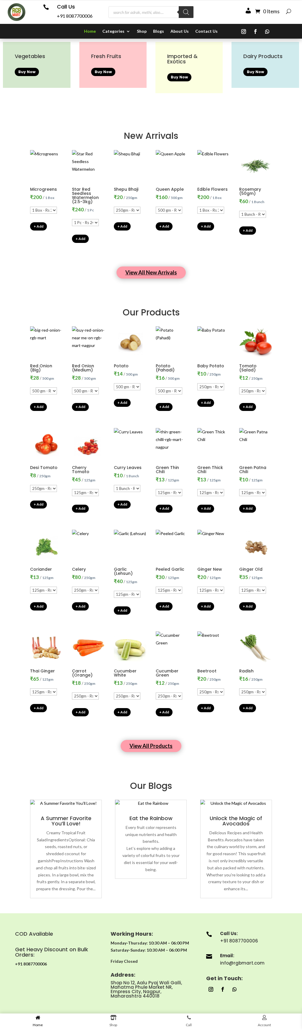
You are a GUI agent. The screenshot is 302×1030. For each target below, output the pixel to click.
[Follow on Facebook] (255, 31)
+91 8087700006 (75, 16)
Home (90, 31)
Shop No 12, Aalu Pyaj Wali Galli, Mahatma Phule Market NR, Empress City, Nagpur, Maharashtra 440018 (146, 989)
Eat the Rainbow (151, 818)
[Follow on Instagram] (243, 31)
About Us (179, 31)
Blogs (158, 31)
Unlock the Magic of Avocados (236, 821)
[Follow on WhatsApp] (267, 31)
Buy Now (26, 71)
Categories (113, 31)
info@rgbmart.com (242, 963)
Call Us (66, 6)
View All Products (151, 746)
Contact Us (206, 31)
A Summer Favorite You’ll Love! (66, 821)
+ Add (38, 226)
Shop (142, 31)
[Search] (186, 12)
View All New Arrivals (151, 272)
